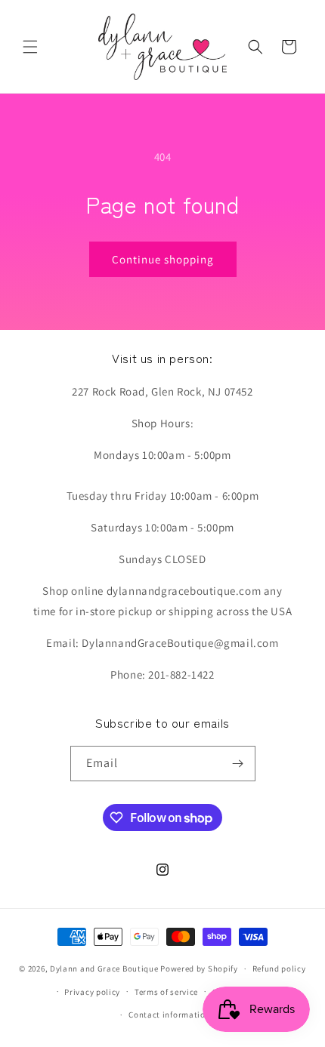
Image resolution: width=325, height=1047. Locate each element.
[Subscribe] (238, 763)
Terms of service (166, 992)
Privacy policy (92, 992)
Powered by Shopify (199, 968)
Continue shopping (163, 259)
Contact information (169, 1014)
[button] (30, 46)
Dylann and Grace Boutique (104, 968)
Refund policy (279, 968)
